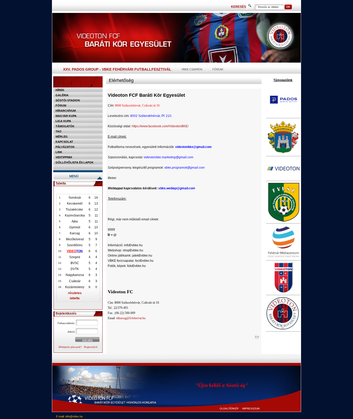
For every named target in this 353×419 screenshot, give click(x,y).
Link (59, 152)
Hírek (60, 90)
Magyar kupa (66, 115)
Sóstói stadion (68, 100)
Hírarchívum (66, 110)
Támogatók (65, 126)
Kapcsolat (64, 141)
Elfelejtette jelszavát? (70, 347)
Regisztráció (90, 347)
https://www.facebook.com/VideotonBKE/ (160, 126)
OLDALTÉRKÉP (229, 408)
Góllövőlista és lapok (75, 162)
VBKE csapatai (191, 69)
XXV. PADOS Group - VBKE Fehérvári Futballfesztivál (117, 69)
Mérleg (62, 136)
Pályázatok (65, 146)
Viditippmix (64, 157)
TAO (59, 131)
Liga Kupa (63, 121)
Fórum (217, 69)
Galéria (62, 95)
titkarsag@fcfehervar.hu (130, 318)
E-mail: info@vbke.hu (69, 416)
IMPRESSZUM (250, 408)
